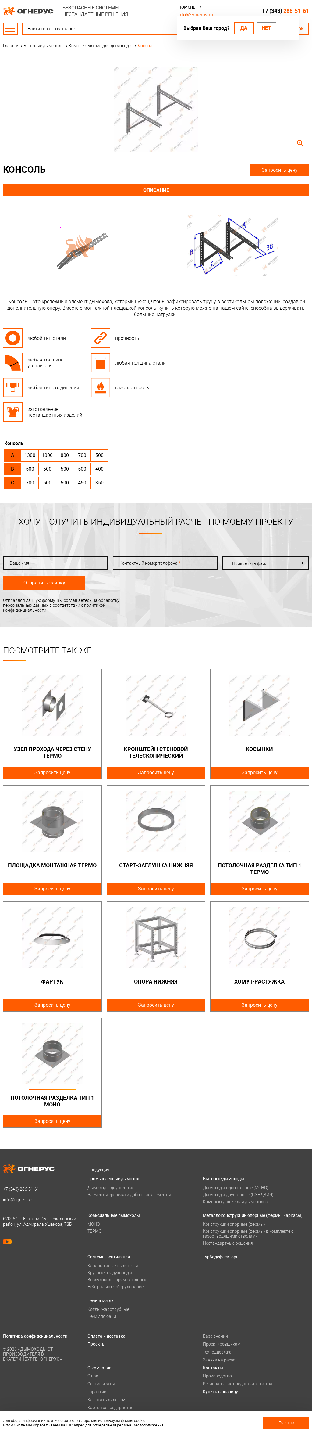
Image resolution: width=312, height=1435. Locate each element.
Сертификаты (101, 1383)
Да (243, 28)
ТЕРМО (94, 1231)
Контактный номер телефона (149, 563)
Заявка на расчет (220, 1360)
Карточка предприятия (110, 1407)
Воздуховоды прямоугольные (117, 1279)
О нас (92, 1375)
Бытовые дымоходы (223, 1178)
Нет (266, 28)
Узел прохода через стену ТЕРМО (52, 752)
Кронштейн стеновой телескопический (156, 752)
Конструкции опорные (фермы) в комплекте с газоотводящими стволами (248, 1234)
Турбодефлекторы (221, 1256)
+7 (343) (285, 11)
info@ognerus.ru (195, 15)
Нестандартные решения (228, 1243)
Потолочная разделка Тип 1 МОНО (52, 1101)
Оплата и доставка (106, 1336)
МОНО (93, 1224)
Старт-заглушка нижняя (156, 865)
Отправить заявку (44, 583)
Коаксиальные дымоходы (113, 1215)
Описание (156, 190)
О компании (99, 1367)
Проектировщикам (221, 1344)
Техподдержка (217, 1352)
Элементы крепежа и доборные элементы (129, 1194)
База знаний (215, 1336)
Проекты (96, 1344)
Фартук (52, 981)
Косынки (259, 749)
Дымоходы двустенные (110, 1187)
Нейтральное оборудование (115, 1286)
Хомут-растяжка (259, 981)
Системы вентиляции (108, 1256)
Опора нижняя (156, 981)
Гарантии (96, 1391)
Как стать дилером (106, 1399)
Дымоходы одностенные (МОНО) (235, 1187)
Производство (217, 1375)
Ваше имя (21, 563)
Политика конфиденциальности (35, 1336)
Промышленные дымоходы (115, 1178)
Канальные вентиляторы (112, 1265)
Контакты (213, 1367)
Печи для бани (101, 1316)
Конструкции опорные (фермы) (234, 1224)
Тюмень (186, 7)
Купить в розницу (220, 1391)
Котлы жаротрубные (108, 1309)
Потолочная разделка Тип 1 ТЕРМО (259, 868)
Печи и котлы (101, 1300)
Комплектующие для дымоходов (235, 1201)
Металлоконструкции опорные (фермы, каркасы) (253, 1215)
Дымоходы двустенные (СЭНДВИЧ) (238, 1194)
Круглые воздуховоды (109, 1272)
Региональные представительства (237, 1383)
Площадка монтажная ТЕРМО (52, 865)
